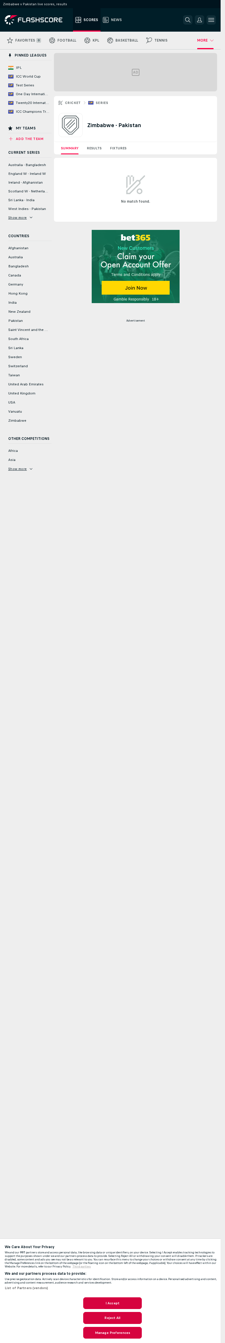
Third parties (81, 1266)
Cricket (73, 103)
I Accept (112, 1303)
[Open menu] (211, 20)
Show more (17, 218)
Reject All (112, 1318)
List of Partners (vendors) (26, 1288)
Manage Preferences (112, 1333)
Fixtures (118, 148)
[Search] (187, 20)
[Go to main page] (38, 20)
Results (94, 148)
